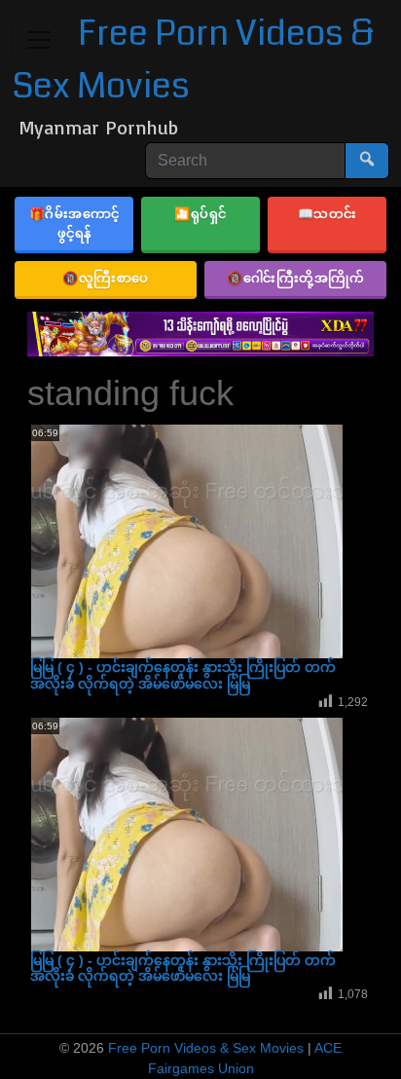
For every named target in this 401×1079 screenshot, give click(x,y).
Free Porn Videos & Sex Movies (206, 1048)
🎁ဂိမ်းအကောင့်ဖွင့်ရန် (74, 223)
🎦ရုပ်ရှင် (200, 213)
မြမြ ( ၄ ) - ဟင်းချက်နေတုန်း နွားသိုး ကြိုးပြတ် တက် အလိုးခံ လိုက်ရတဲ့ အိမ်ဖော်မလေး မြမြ (183, 675)
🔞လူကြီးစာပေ (105, 277)
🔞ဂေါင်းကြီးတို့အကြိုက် (295, 277)
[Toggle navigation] (39, 39)
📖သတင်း (327, 213)
